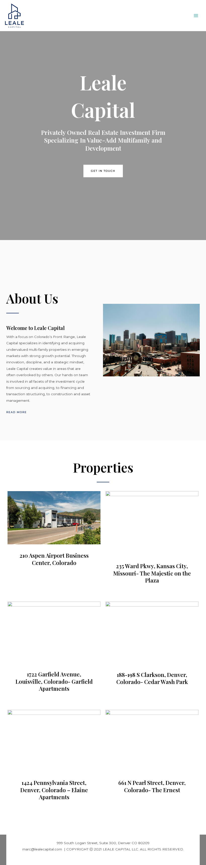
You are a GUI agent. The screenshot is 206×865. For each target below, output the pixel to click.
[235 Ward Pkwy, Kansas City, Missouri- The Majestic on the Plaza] (152, 523)
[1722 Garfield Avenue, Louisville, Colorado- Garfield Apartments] (54, 632)
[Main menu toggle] (196, 16)
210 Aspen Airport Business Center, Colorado (54, 559)
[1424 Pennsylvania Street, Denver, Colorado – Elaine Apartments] (54, 740)
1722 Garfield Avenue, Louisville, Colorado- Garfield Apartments (54, 681)
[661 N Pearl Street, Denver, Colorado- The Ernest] (152, 740)
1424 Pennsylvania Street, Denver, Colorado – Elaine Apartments (54, 790)
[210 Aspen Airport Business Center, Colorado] (54, 517)
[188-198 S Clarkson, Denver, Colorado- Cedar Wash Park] (152, 632)
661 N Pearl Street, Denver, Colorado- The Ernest (152, 786)
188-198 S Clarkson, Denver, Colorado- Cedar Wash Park (152, 678)
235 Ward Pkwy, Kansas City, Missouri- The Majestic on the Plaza (152, 573)
